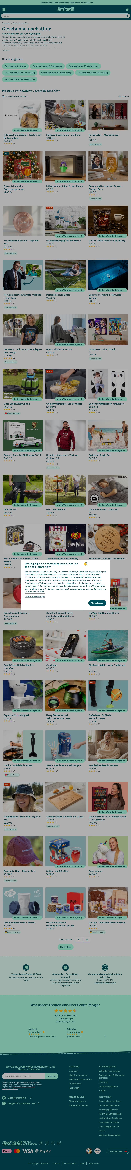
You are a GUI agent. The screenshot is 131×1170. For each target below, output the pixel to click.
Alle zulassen (97, 603)
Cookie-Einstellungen (35, 596)
